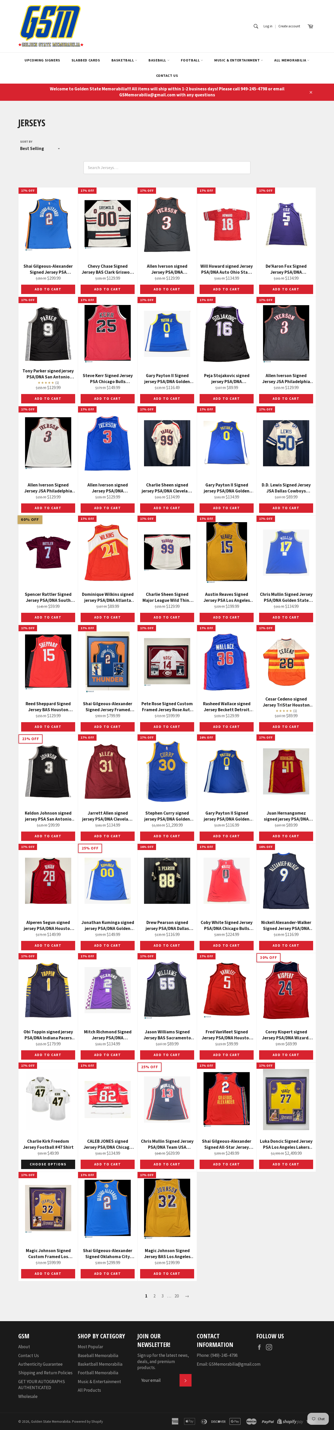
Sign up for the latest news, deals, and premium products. (163, 1361)
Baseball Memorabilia (98, 1355)
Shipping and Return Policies (45, 1373)
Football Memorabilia (98, 1373)
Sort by (26, 141)
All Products (89, 1390)
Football (191, 60)
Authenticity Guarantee (40, 1364)
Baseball (157, 60)
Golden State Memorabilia (50, 1421)
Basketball (123, 60)
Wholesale (28, 1396)
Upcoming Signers (42, 60)
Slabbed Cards (85, 60)
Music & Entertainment (237, 60)
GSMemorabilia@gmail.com (234, 1364)
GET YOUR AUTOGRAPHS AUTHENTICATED (41, 1384)
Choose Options (48, 1164)
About (24, 1347)
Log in (268, 26)
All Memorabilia (290, 60)
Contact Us (167, 75)
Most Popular (90, 1347)
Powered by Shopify (87, 1421)
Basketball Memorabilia (100, 1364)
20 (177, 1296)
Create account (289, 26)
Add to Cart (48, 289)
